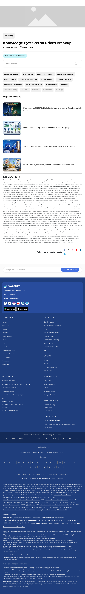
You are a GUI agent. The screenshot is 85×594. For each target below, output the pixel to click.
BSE (13, 439)
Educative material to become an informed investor (19, 510)
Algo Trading (48, 343)
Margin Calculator (50, 395)
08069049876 (9, 295)
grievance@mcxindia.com (11, 505)
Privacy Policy (21, 474)
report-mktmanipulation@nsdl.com (57, 500)
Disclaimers (64, 474)
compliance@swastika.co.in (62, 495)
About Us (5, 325)
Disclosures (48, 428)
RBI (70, 439)
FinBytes (9, 36)
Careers (5, 333)
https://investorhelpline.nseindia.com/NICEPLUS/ (40, 502)
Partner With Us (8, 354)
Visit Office (48, 411)
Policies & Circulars (9, 388)
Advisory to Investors (43, 510)
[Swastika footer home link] (12, 286)
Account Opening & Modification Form (16, 384)
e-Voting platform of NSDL (59, 510)
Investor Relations (8, 350)
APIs (45, 350)
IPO (45, 329)
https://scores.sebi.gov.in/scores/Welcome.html (54, 505)
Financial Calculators (51, 347)
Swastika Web (38, 452)
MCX (21, 439)
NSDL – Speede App (51, 371)
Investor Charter (8, 391)
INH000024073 (54, 523)
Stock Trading (49, 322)
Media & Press (7, 336)
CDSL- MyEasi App (50, 367)
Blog (4, 340)
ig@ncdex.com (30, 505)
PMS (3, 398)
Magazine (5, 361)
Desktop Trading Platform (55, 452)
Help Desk (47, 381)
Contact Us (6, 357)
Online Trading (49, 405)
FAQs (46, 388)
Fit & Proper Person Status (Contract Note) (59, 424)
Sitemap (60, 479)
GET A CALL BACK (70, 270)
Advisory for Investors (10, 410)
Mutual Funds (49, 336)
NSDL (46, 364)
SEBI (62, 439)
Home (4, 322)
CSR (3, 343)
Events (4, 347)
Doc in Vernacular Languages (13, 395)
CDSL (46, 360)
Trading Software (8, 381)
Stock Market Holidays (52, 421)
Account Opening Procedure (12, 404)
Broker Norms (52, 474)
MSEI (28, 439)
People (4, 329)
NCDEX (37, 439)
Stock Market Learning (52, 333)
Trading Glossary (50, 391)
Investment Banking (51, 340)
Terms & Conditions (36, 474)
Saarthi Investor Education (61, 507)
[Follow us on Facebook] (5, 303)
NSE (7, 439)
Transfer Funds (49, 384)
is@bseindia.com (65, 502)
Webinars (5, 364)
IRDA (77, 439)
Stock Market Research (52, 325)
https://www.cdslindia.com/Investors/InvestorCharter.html (21, 500)
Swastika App (25, 452)
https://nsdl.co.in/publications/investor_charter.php (34, 497)
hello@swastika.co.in (12, 298)
